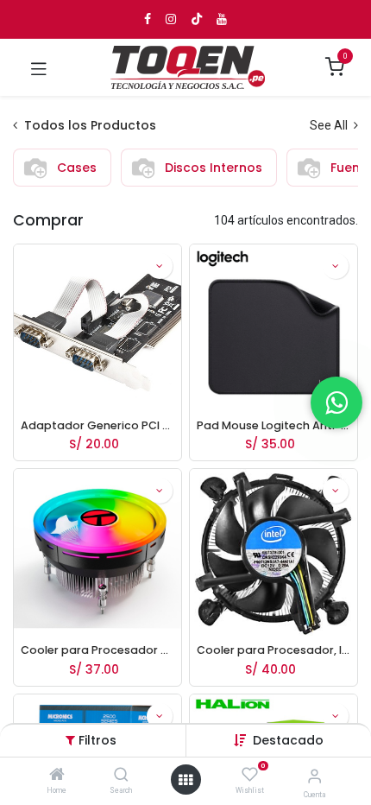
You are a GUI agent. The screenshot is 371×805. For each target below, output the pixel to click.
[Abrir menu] (185, 780)
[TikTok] (196, 19)
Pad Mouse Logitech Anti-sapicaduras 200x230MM (273, 425)
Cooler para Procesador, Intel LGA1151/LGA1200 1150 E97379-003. (273, 649)
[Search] (121, 776)
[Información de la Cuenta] (314, 776)
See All (330, 125)
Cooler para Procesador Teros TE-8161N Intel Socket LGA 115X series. (97, 649)
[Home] (57, 776)
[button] (288, 740)
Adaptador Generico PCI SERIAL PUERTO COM (97, 425)
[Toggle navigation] (39, 67)
